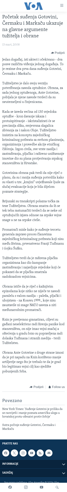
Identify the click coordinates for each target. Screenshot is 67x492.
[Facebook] (10, 487)
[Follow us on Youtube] (31, 453)
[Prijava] (48, 453)
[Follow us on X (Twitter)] (14, 453)
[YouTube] (41, 487)
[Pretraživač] (57, 487)
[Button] (58, 53)
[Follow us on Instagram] (23, 453)
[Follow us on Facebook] (5, 453)
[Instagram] (26, 487)
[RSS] (40, 453)
